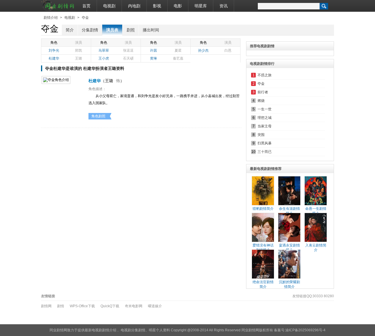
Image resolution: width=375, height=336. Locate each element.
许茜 (153, 50)
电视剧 (109, 6)
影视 (157, 6)
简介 (70, 30)
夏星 (178, 50)
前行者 (263, 92)
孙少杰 (203, 50)
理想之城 (265, 118)
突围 (261, 135)
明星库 (201, 6)
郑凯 (78, 50)
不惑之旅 (265, 75)
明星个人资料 (159, 330)
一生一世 (265, 109)
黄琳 (153, 58)
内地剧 (134, 6)
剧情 (60, 306)
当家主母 (265, 126)
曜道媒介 (155, 306)
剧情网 (46, 306)
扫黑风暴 (265, 143)
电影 (178, 6)
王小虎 (103, 58)
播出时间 (151, 30)
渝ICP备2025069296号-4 (305, 330)
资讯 (223, 6)
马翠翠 (103, 50)
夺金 (85, 18)
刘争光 (54, 50)
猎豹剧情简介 (263, 209)
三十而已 (265, 152)
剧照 (131, 30)
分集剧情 (90, 30)
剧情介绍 (51, 18)
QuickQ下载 (109, 306)
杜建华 (54, 58)
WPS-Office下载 (82, 306)
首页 (86, 6)
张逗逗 (128, 50)
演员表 (112, 30)
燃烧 (261, 101)
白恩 (227, 50)
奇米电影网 (133, 306)
